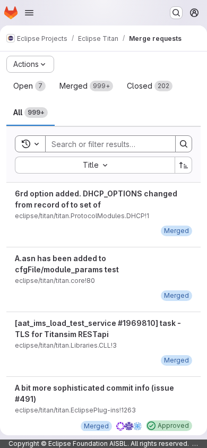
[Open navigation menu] (29, 12)
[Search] (183, 143)
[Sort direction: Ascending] (183, 165)
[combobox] (95, 165)
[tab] (29, 86)
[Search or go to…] (176, 12)
